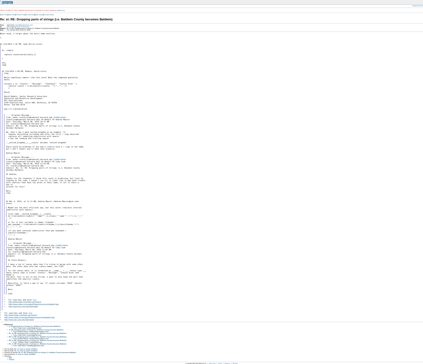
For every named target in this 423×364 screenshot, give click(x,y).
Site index (235, 363)
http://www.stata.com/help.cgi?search (24, 302)
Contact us (227, 363)
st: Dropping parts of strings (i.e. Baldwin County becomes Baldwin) (34, 326)
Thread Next (30, 15)
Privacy (220, 363)
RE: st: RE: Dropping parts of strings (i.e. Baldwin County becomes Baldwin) (37, 337)
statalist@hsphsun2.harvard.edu (18, 27)
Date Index (39, 15)
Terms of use (212, 363)
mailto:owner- (60, 117)
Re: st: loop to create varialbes (25, 349)
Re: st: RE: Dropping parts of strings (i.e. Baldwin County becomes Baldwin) (37, 333)
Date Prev (3, 15)
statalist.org (61, 10)
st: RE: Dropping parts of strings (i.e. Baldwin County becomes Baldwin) (36, 330)
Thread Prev (20, 15)
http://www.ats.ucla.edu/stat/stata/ (23, 307)
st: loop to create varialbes (26, 354)
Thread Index (48, 15)
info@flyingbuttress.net (24, 25)
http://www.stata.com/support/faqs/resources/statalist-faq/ (33, 304)
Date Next (11, 15)
